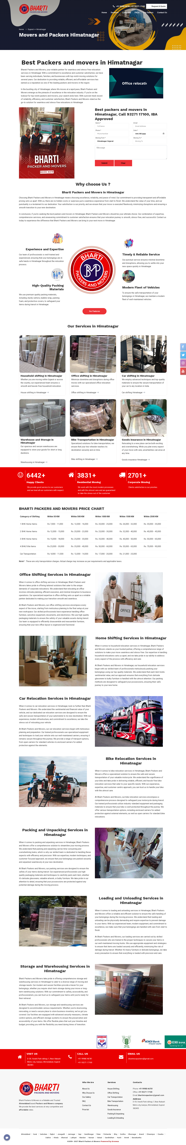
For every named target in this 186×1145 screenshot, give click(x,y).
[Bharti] (31, 8)
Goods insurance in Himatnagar (141, 439)
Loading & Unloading (116, 1118)
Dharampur (151, 1134)
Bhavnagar (132, 1134)
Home (104, 12)
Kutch (119, 1138)
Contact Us (162, 12)
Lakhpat (74, 1138)
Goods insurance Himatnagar (135, 460)
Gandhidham (109, 1138)
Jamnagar (71, 1134)
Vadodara (43, 1134)
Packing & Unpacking (116, 1114)
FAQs (137, 12)
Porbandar (107, 1134)
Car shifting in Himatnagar (138, 375)
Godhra (123, 1134)
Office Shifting (113, 1093)
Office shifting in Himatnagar (89, 375)
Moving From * (101, 138)
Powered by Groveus (110, 1141)
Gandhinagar (89, 1134)
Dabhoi (48, 1138)
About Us (86, 1089)
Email (135, 123)
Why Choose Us (88, 1093)
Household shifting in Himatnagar (41, 375)
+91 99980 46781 (123, 6)
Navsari (91, 1138)
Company (126, 12)
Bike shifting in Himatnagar (83, 459)
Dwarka (160, 1134)
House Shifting (113, 1089)
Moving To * (137, 138)
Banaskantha (136, 1138)
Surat (35, 1134)
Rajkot (52, 1134)
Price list (85, 1110)
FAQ (84, 1101)
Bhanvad (64, 1138)
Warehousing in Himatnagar (33, 462)
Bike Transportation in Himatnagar (92, 439)
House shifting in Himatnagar (34, 392)
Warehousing (113, 1105)
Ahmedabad (25, 1134)
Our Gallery (148, 12)
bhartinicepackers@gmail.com (140, 1059)
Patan (99, 1134)
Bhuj (115, 1134)
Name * (98, 123)
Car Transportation (115, 1097)
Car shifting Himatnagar (132, 392)
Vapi (79, 1134)
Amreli (126, 1138)
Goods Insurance (114, 1110)
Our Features (94, 311)
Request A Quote (159, 6)
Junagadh (61, 1134)
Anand (141, 1134)
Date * (135, 130)
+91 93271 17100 (138, 6)
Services (115, 12)
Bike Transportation (115, 1101)
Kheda (56, 1138)
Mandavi (82, 1138)
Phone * (98, 130)
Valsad (99, 1138)
